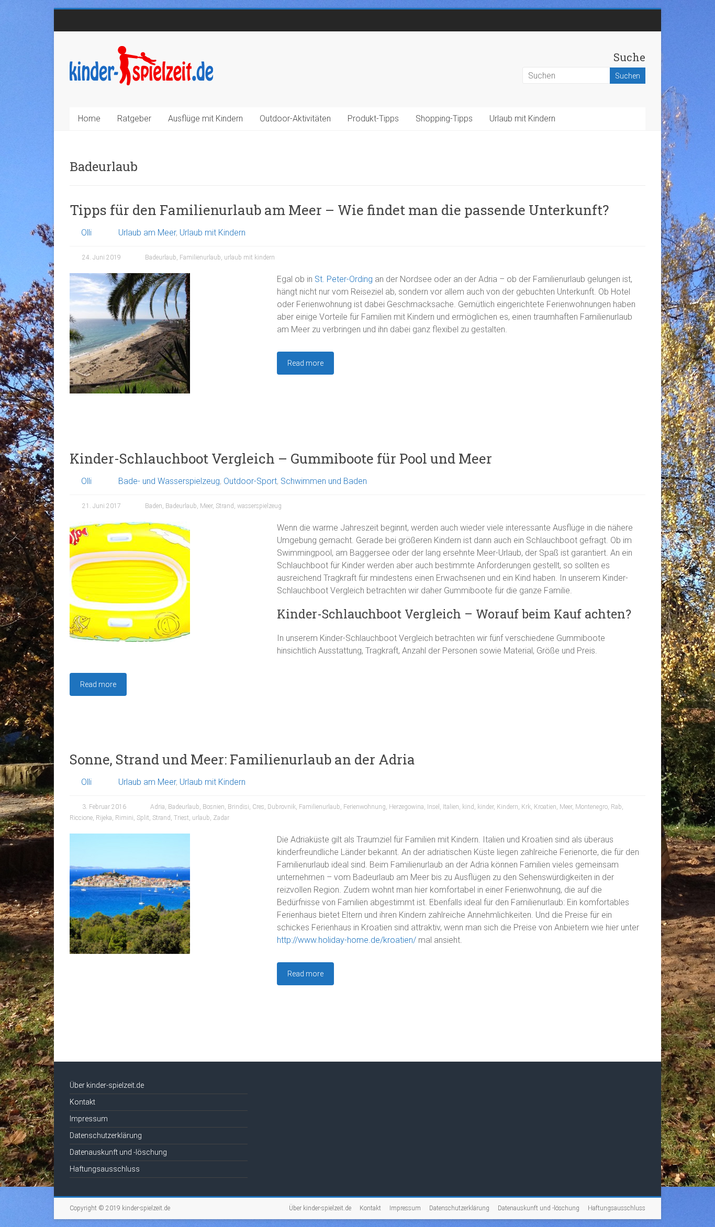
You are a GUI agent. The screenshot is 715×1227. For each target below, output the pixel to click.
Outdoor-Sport (250, 481)
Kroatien (545, 807)
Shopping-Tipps (444, 118)
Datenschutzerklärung (106, 1135)
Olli (86, 233)
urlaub (201, 817)
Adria (157, 807)
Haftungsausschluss (105, 1169)
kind (468, 807)
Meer (206, 506)
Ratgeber (134, 118)
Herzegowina (406, 807)
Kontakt (82, 1102)
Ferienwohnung (364, 807)
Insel (433, 807)
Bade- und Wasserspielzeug (169, 481)
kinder (485, 807)
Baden (153, 506)
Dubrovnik (281, 807)
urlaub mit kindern (249, 257)
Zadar (221, 817)
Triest (181, 817)
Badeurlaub (160, 257)
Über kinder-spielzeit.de (107, 1085)
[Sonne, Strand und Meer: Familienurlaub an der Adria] (130, 838)
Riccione (81, 817)
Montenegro (591, 807)
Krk (526, 807)
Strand (225, 506)
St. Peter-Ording (344, 279)
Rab (616, 807)
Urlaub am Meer (147, 233)
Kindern (507, 807)
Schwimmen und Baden (324, 481)
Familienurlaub (200, 257)
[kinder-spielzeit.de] (141, 49)
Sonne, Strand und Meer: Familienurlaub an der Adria (242, 759)
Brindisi (238, 807)
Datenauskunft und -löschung (118, 1152)
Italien (451, 807)
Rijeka (104, 817)
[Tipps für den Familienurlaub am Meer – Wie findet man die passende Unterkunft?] (130, 278)
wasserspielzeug (259, 506)
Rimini (124, 817)
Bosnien (214, 807)
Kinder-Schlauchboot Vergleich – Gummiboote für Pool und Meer (281, 458)
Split (143, 817)
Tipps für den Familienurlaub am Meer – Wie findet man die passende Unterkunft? (339, 210)
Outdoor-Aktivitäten (295, 118)
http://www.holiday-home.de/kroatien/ (346, 940)
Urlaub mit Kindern (522, 118)
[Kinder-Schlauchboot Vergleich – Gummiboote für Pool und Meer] (130, 527)
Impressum (89, 1119)
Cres (258, 807)
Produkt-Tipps (373, 118)
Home (89, 118)
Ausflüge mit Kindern (205, 118)
